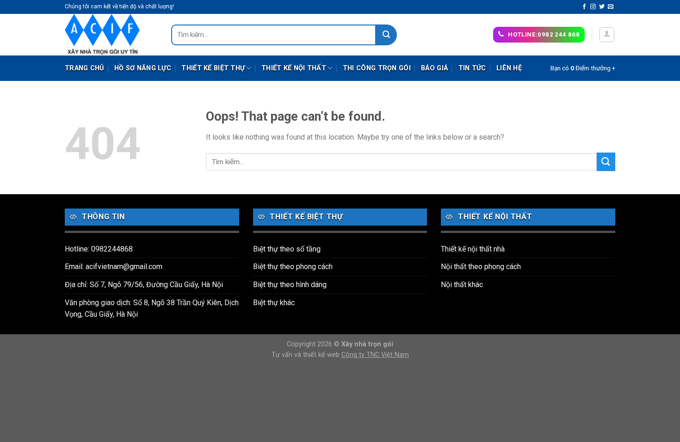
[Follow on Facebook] (584, 7)
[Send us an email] (610, 7)
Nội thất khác (462, 284)
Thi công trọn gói (377, 68)
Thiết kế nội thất (293, 68)
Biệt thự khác (274, 302)
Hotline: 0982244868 (99, 249)
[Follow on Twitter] (602, 7)
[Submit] (386, 35)
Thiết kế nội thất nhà (473, 249)
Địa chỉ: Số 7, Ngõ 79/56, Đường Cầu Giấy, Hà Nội (144, 284)
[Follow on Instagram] (593, 7)
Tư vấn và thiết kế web (306, 355)
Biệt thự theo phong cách (293, 266)
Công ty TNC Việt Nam (375, 355)
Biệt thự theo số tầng (287, 249)
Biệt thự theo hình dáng (290, 284)
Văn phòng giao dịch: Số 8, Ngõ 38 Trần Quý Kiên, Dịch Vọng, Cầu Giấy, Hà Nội (152, 308)
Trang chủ (84, 68)
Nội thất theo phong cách (481, 266)
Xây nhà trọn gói (367, 344)
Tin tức (472, 68)
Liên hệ (509, 68)
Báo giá (434, 68)
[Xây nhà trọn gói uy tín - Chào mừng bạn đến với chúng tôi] (111, 34)
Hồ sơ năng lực (142, 68)
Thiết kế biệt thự (213, 68)
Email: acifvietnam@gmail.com (113, 266)
